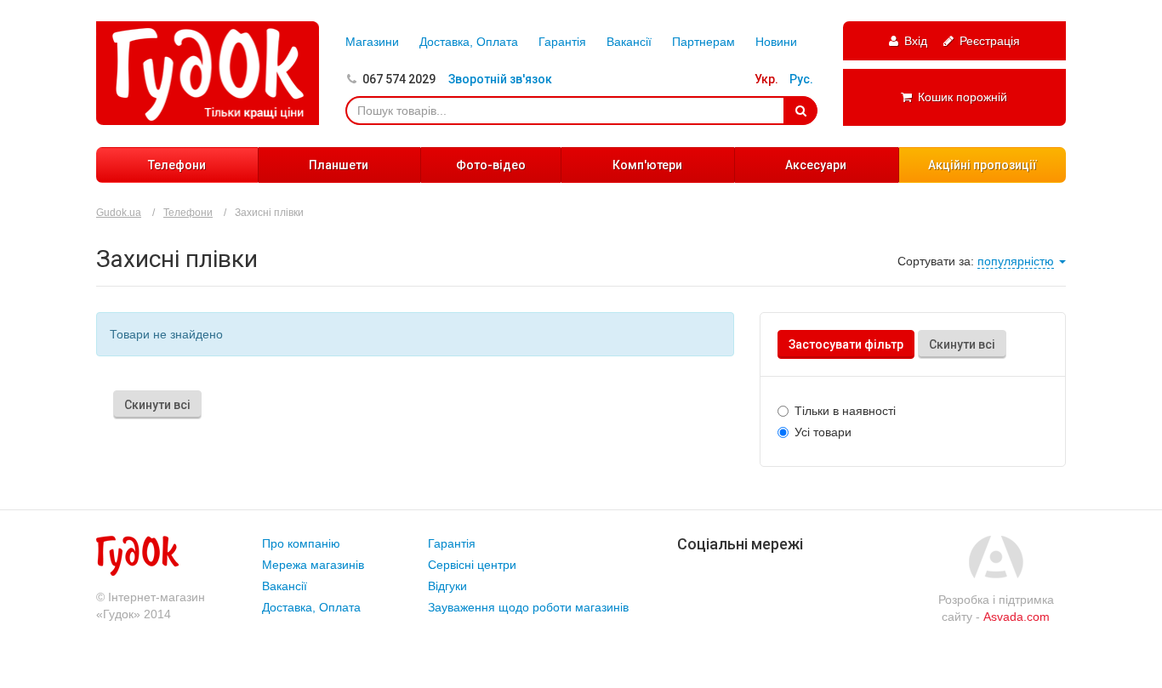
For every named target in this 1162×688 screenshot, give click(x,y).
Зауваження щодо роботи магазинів (528, 607)
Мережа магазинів (313, 564)
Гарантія (562, 41)
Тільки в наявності (845, 411)
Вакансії (629, 41)
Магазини (372, 41)
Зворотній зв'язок (500, 79)
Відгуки (447, 586)
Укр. (766, 79)
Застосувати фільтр (846, 344)
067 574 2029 (399, 79)
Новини (776, 41)
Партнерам (703, 41)
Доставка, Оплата (468, 41)
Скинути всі (962, 344)
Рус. (801, 79)
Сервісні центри (472, 564)
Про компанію (301, 543)
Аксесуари (815, 165)
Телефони (177, 165)
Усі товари (823, 432)
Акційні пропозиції (982, 165)
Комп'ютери (647, 165)
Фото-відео (491, 165)
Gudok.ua (118, 213)
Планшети (338, 165)
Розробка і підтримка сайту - (996, 608)
